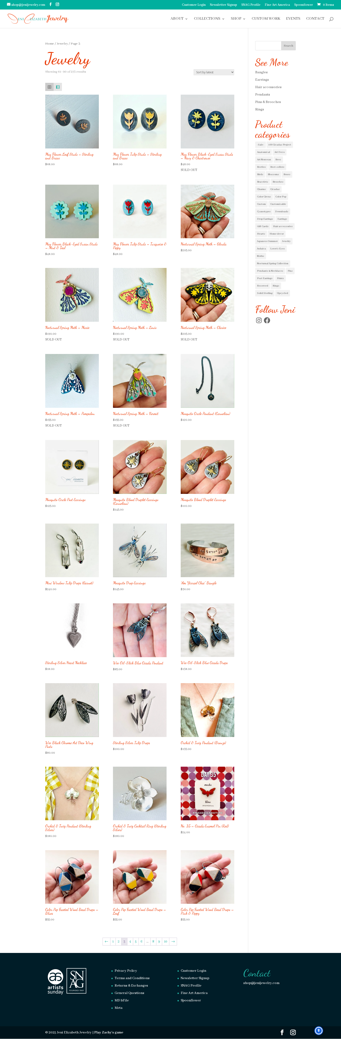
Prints (280, 278)
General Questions (129, 993)
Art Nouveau (264, 159)
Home (49, 44)
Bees (278, 159)
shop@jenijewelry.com (261, 983)
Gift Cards (263, 226)
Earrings (262, 80)
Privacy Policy (126, 971)
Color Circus (264, 196)
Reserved (262, 285)
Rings (259, 109)
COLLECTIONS (207, 19)
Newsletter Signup (223, 5)
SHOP (236, 19)
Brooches (278, 181)
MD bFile (122, 1000)
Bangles (261, 72)
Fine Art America (277, 5)
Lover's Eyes (277, 248)
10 (165, 941)
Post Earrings (265, 278)
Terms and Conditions (132, 978)
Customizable (278, 204)
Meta (118, 1008)
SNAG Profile (251, 5)
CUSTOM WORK (266, 19)
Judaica (261, 248)
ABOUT (176, 19)
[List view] (58, 87)
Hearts (261, 233)
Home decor (277, 233)
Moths (260, 256)
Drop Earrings (265, 219)
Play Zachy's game (108, 1032)
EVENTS (293, 19)
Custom (261, 204)
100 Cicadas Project (279, 144)
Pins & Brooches (268, 102)
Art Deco (279, 152)
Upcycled (282, 293)
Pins (290, 271)
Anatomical (263, 152)
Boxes (286, 174)
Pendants (262, 95)
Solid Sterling (265, 293)
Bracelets (262, 181)
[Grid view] (49, 87)
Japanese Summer (267, 241)
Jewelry (62, 44)
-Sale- (260, 144)
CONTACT (315, 19)
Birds (260, 174)
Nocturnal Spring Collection (272, 263)
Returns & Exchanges (131, 986)
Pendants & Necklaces (270, 271)
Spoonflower (303, 5)
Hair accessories (268, 87)
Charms (261, 189)
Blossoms (273, 174)
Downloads (281, 211)
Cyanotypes (264, 211)
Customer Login (194, 5)
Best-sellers (277, 167)
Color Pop (280, 196)
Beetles (261, 167)
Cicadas (275, 189)
